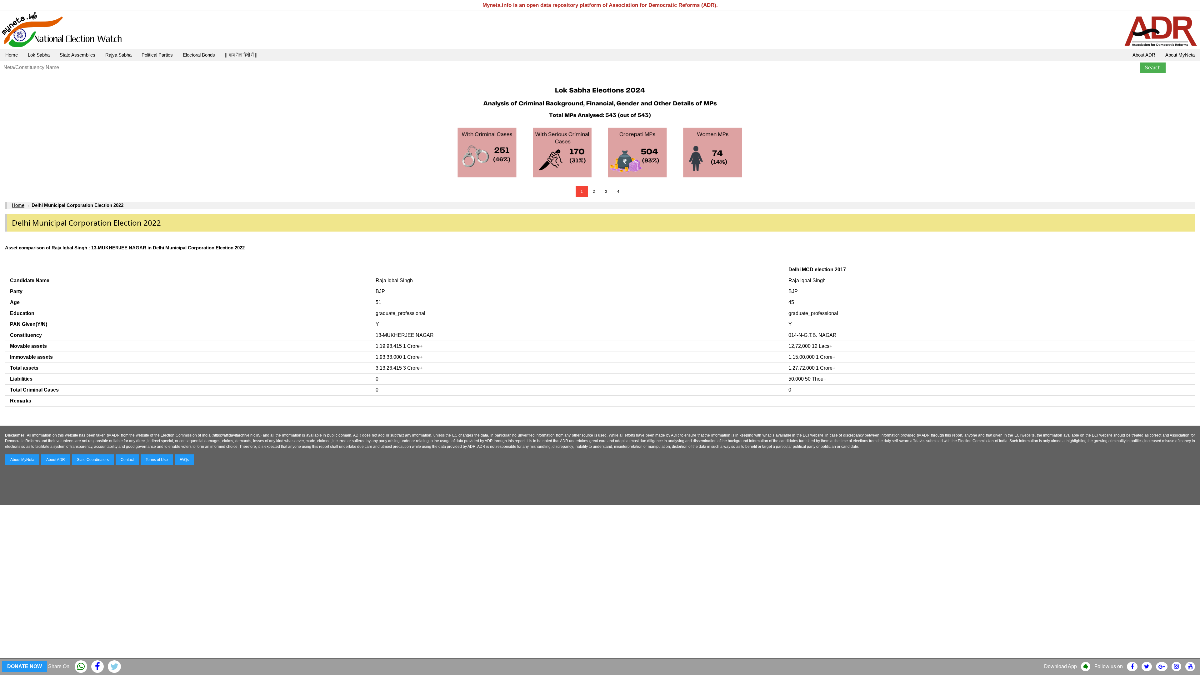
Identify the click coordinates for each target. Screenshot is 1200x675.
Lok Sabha (39, 55)
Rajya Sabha (118, 55)
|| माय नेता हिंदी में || (241, 55)
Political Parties (157, 55)
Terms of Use (157, 460)
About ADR (1143, 55)
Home (11, 55)
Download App (1060, 666)
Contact (127, 460)
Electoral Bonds (199, 55)
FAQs (184, 460)
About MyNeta (1180, 55)
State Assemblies (77, 55)
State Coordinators (93, 460)
